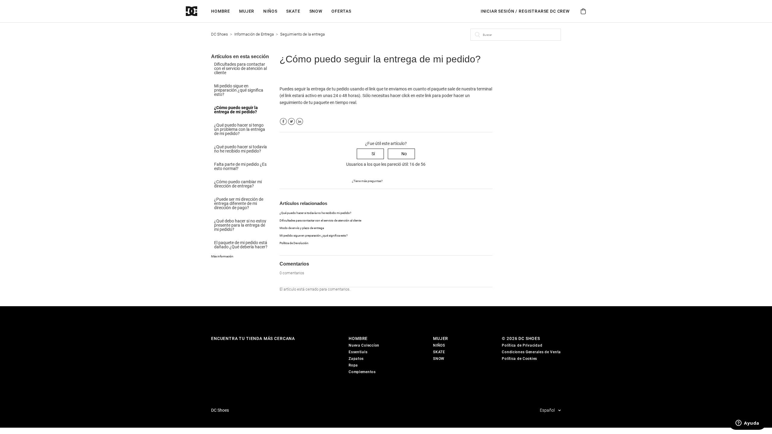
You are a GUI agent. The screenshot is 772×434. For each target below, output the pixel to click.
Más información (222, 256)
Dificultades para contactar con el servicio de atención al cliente (240, 68)
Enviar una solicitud (401, 180)
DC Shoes (219, 34)
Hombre (220, 11)
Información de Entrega (254, 34)
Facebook (283, 121)
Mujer (246, 11)
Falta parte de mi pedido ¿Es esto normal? (240, 166)
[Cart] (583, 11)
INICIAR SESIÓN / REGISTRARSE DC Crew (525, 11)
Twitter (291, 121)
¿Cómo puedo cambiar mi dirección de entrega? (238, 183)
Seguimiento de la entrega (302, 34)
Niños (270, 11)
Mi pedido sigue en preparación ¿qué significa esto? (238, 90)
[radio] (370, 154)
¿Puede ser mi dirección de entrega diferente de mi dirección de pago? (238, 203)
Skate (293, 11)
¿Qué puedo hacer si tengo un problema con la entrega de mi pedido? (239, 129)
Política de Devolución (294, 243)
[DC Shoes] (198, 11)
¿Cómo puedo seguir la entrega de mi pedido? (236, 109)
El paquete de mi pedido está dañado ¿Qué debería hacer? (240, 244)
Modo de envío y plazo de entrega (302, 228)
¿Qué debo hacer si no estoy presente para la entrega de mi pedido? (240, 225)
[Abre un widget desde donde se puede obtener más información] (747, 423)
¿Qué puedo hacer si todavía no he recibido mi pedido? (240, 148)
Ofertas (341, 11)
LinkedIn (299, 121)
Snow (315, 11)
